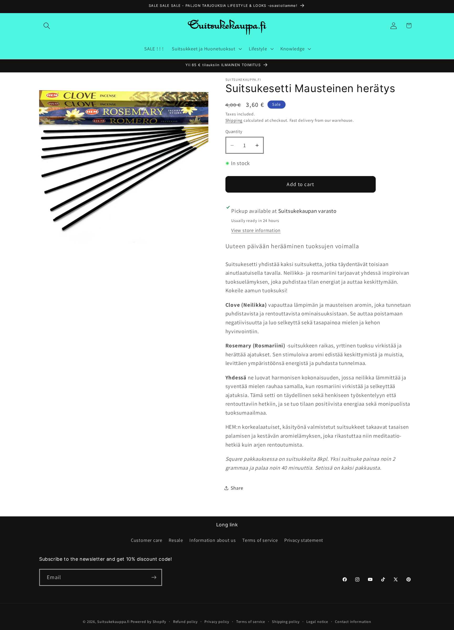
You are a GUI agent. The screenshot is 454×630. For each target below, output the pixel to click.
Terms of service (260, 540)
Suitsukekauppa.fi (113, 621)
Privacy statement (303, 540)
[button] (46, 25)
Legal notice (317, 621)
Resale (176, 540)
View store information (256, 230)
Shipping (234, 120)
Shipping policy (286, 621)
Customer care (146, 540)
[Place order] (153, 577)
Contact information (353, 621)
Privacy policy (216, 621)
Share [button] (237, 488)
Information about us (212, 540)
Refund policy (185, 621)
